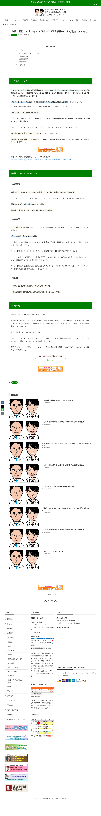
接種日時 (25, 56)
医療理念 (10, 628)
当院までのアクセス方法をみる (69, 623)
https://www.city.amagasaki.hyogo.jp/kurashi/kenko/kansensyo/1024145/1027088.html (41, 160)
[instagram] (94, 5)
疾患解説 (11, 663)
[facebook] (89, 5)
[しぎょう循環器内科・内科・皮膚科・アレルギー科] (50, 12)
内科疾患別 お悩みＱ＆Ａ (16, 659)
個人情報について (13, 714)
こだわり (10, 624)
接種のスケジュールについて (29, 53)
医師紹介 (10, 691)
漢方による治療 (13, 667)
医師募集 (10, 705)
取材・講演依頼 (12, 710)
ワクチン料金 (12, 671)
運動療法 (11, 650)
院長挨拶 (10, 619)
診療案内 (10, 633)
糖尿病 (10, 654)
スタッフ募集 (12, 700)
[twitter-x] (91, 5)
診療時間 (11, 638)
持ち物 (24, 61)
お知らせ (14, 35)
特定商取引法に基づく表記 (16, 719)
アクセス (10, 696)
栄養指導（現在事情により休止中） (16, 681)
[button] (2, 402)
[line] (96, 5)
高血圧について (12, 686)
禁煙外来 (11, 676)
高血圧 (10, 642)
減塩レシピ (11, 646)
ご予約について (24, 50)
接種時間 (25, 59)
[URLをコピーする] (2, 413)
